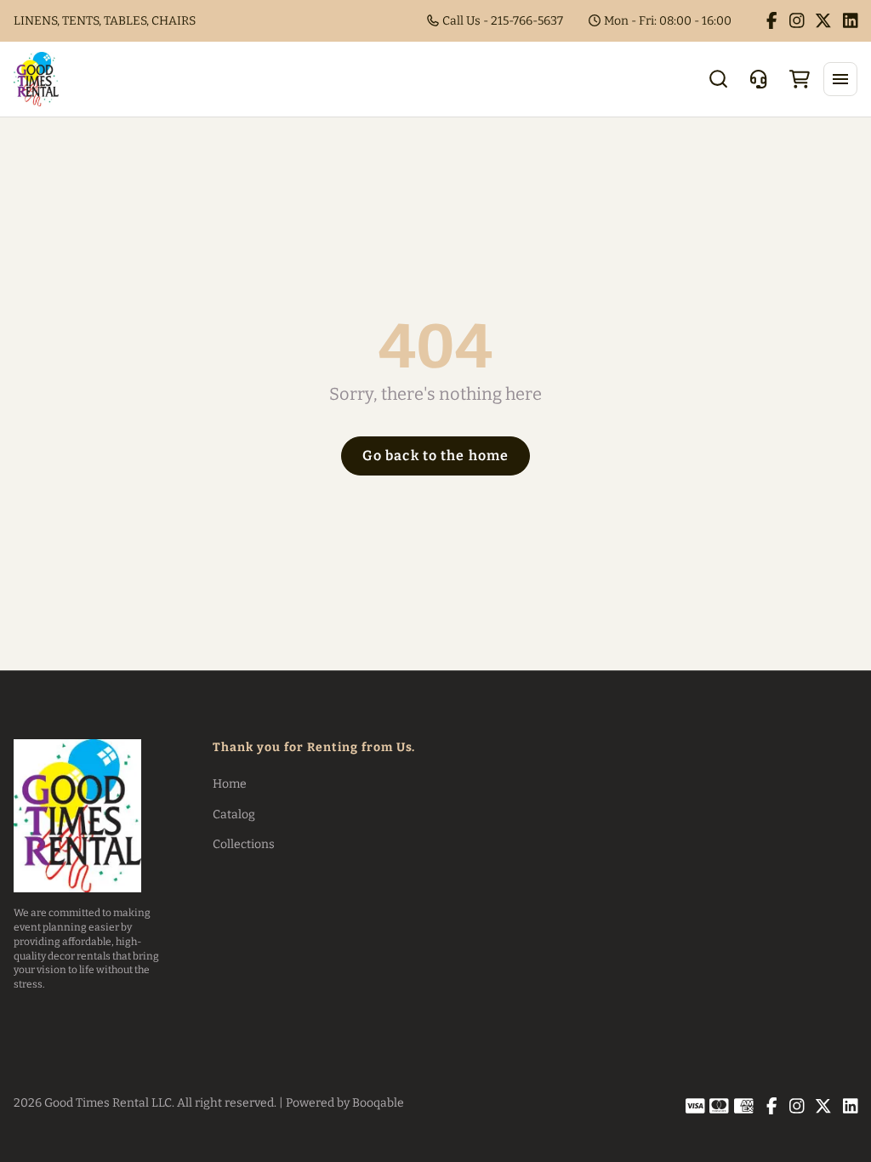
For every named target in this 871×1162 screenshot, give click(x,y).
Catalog (234, 814)
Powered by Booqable (345, 1103)
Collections (244, 844)
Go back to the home (435, 455)
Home (230, 784)
